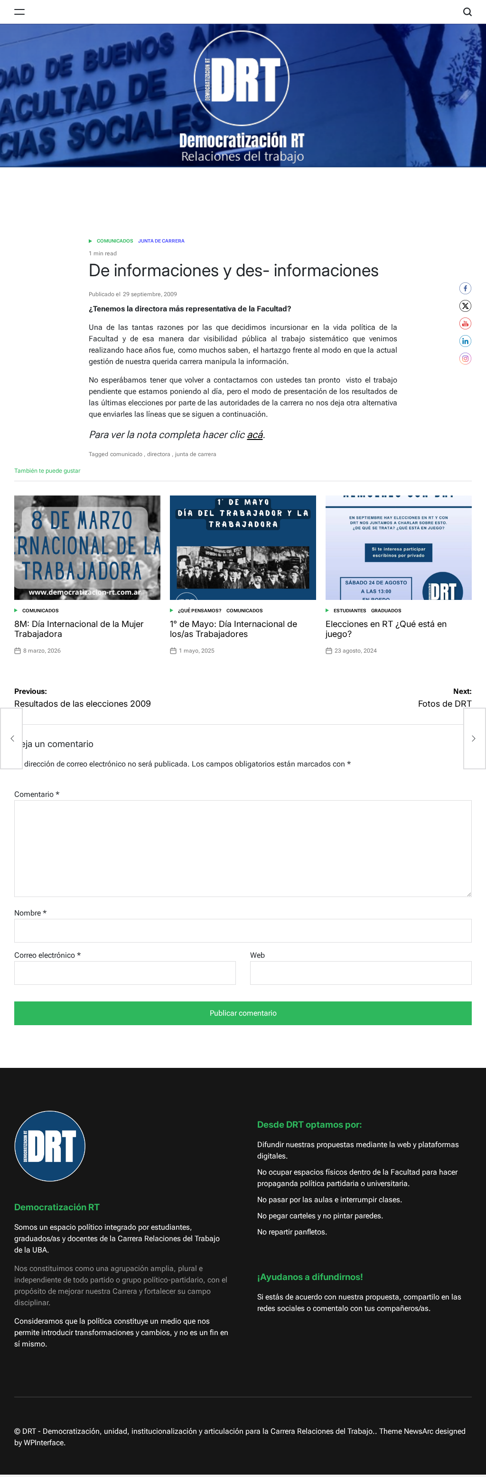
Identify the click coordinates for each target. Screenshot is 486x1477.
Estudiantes (350, 610)
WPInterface (44, 1442)
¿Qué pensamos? (200, 610)
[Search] (467, 12)
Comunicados (115, 240)
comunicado (126, 454)
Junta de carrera (161, 240)
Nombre (30, 912)
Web (257, 955)
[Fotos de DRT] (474, 738)
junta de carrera (195, 454)
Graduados (386, 610)
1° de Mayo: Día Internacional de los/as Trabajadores (233, 629)
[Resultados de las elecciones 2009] (11, 738)
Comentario (36, 794)
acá (254, 434)
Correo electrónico (47, 955)
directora (158, 454)
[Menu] (19, 12)
